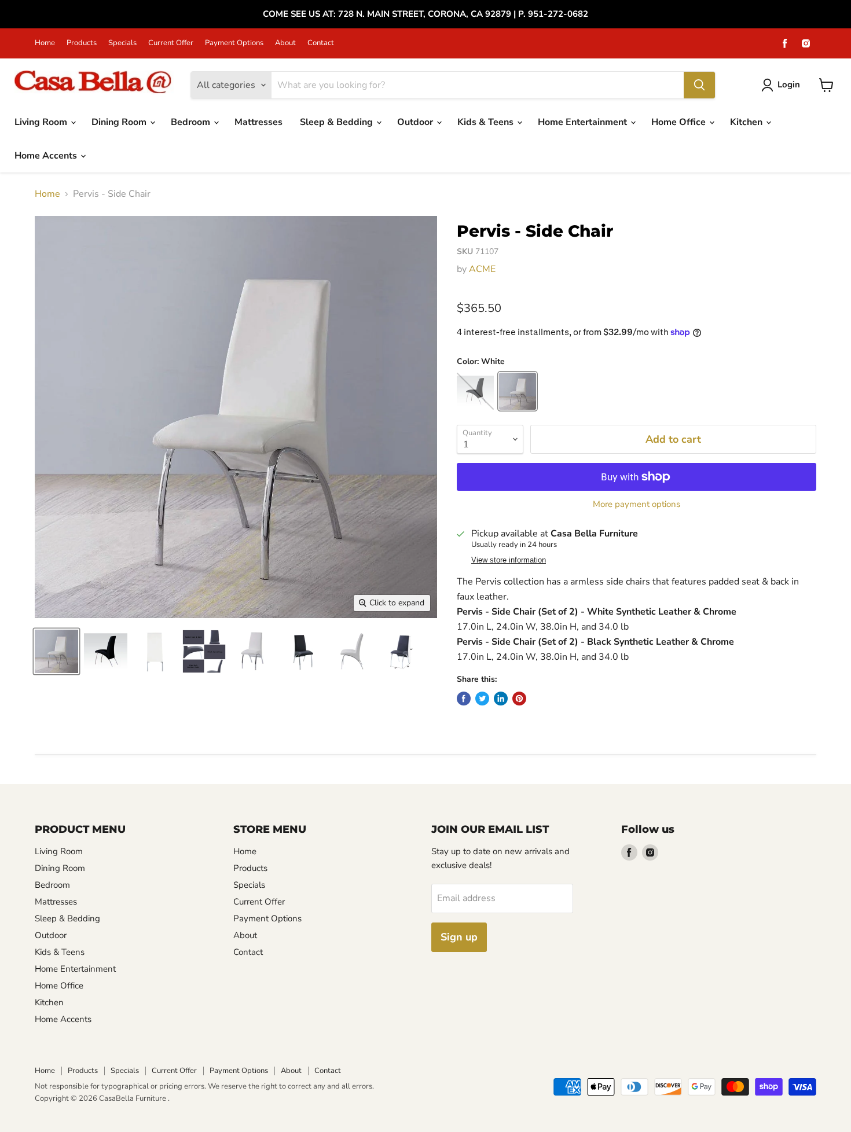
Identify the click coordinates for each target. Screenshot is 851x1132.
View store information (508, 560)
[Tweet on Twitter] (482, 698)
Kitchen (747, 122)
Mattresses (258, 122)
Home (45, 43)
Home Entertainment (583, 122)
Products (82, 43)
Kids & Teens (486, 122)
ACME (482, 269)
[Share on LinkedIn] (501, 698)
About (285, 43)
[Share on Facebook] (464, 698)
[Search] (699, 85)
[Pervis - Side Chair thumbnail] (56, 651)
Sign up (459, 937)
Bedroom (191, 122)
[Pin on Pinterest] (519, 698)
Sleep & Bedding (337, 122)
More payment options (636, 504)
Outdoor (416, 122)
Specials (122, 43)
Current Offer (170, 43)
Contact (320, 43)
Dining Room (120, 122)
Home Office (679, 122)
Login (788, 84)
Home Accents (46, 155)
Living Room (41, 122)
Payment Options (234, 43)
